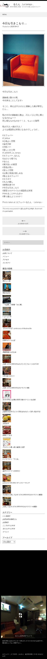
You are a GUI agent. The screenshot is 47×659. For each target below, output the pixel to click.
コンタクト (6, 263)
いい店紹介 (6, 516)
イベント (6, 532)
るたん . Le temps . (23, 4)
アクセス (6, 259)
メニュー (6, 256)
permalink (9, 211)
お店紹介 (6, 522)
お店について (7, 253)
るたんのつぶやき (27, 209)
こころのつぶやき (9, 525)
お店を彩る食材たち (10, 519)
